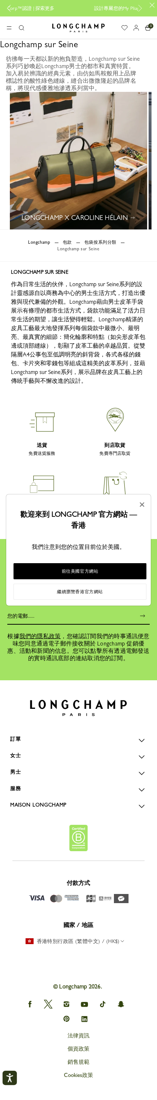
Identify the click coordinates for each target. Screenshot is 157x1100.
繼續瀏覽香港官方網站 (80, 591)
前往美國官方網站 (80, 571)
